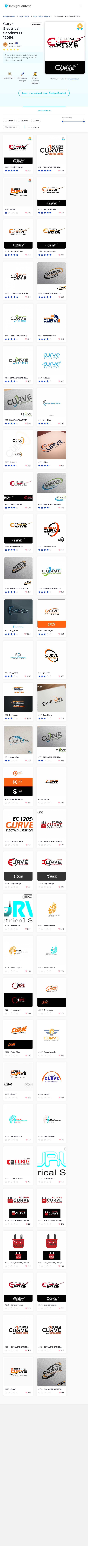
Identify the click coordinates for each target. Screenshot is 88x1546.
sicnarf (13, 209)
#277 (7, 1178)
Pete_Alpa (48, 1010)
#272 (7, 1263)
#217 (7, 1389)
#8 (6, 673)
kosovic (13, 462)
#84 (7, 378)
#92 (40, 336)
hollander (13, 715)
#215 (7, 589)
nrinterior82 (16, 926)
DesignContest (18, 6)
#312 (7, 799)
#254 (40, 1305)
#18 (6, 420)
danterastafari (49, 336)
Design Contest (9, 16)
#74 (7, 757)
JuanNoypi (48, 631)
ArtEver (46, 378)
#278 (40, 1136)
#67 (40, 715)
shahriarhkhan (16, 799)
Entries (43, 111)
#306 (40, 799)
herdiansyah (49, 926)
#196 (40, 251)
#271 (40, 1263)
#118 (40, 631)
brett (11, 43)
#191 (7, 504)
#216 (40, 209)
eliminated (24, 120)
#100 (7, 294)
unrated (10, 120)
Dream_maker (17, 1178)
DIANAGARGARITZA (52, 167)
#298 (7, 926)
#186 (7, 462)
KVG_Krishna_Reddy (53, 841)
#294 (7, 1010)
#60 (40, 378)
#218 (7, 209)
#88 (40, 589)
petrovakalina (17, 841)
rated (37, 120)
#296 (7, 968)
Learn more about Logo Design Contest (44, 93)
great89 (46, 673)
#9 (39, 420)
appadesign (16, 883)
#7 (6, 631)
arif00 (46, 799)
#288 (7, 1052)
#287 (40, 1052)
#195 (7, 546)
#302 (40, 841)
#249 (7, 167)
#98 (40, 294)
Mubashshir (16, 1010)
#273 (40, 1221)
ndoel (46, 1094)
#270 (7, 1305)
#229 (7, 251)
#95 (40, 504)
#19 (40, 673)
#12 (6, 715)
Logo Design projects (41, 16)
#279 (7, 1136)
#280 (40, 1094)
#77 (40, 757)
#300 (7, 884)
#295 (40, 968)
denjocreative (73, 79)
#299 (40, 884)
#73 (40, 462)
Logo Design (24, 16)
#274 (7, 1221)
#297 (40, 926)
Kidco (45, 462)
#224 (7, 1347)
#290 (40, 1010)
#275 (40, 1178)
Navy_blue (46, 420)
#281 (7, 1094)
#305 (7, 841)
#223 (40, 1347)
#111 (40, 167)
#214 (40, 1389)
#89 (7, 336)
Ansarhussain (50, 1052)
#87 (40, 546)
